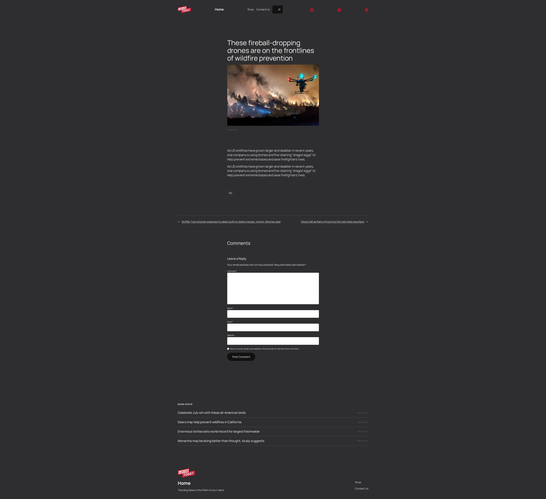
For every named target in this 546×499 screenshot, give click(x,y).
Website (230, 335)
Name (230, 308)
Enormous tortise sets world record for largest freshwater (219, 431)
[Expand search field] (277, 10)
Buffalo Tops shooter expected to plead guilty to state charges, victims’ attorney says (231, 221)
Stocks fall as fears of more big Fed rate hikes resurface (332, 221)
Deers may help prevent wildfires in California (209, 422)
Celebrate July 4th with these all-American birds (212, 413)
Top (230, 192)
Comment (232, 271)
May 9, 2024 (362, 412)
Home (219, 9)
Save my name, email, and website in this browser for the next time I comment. (264, 348)
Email (230, 321)
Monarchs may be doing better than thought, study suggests (221, 441)
